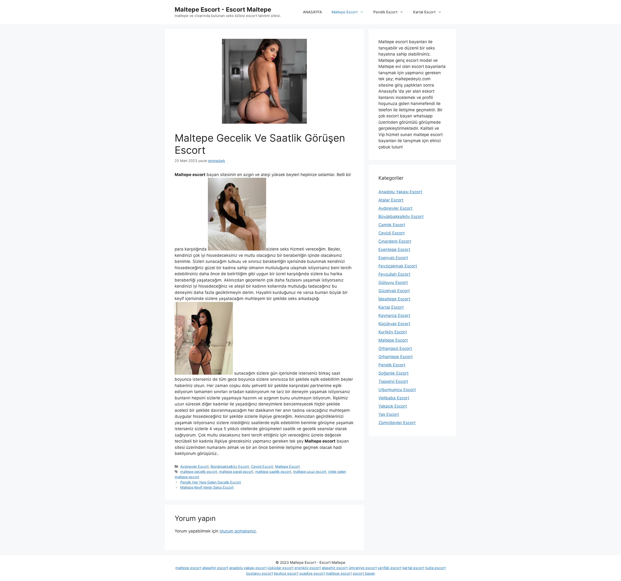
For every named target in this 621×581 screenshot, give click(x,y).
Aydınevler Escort (194, 466)
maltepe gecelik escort (198, 471)
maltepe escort (188, 567)
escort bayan (364, 573)
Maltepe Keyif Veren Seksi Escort (207, 487)
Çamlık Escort (391, 224)
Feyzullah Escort (394, 274)
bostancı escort (259, 573)
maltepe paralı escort (236, 471)
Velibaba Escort (393, 397)
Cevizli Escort (262, 466)
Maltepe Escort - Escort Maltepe (223, 9)
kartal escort (413, 567)
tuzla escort (435, 567)
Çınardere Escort (394, 241)
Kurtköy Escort (392, 332)
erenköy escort (307, 567)
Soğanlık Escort (393, 373)
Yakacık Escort (392, 406)
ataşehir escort (215, 567)
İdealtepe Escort (394, 299)
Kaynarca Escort (394, 315)
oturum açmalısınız (238, 531)
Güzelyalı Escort (394, 290)
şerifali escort (389, 567)
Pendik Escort (385, 12)
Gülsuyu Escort (393, 282)
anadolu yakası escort (248, 567)
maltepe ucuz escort (309, 471)
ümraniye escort (363, 567)
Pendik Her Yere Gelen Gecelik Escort (210, 482)
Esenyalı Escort (393, 257)
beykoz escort (286, 573)
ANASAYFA (312, 12)
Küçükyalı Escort (394, 323)
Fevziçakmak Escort (397, 266)
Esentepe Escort (394, 249)
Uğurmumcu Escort (397, 389)
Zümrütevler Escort (397, 422)
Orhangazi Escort (395, 348)
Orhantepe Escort (395, 356)
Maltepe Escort (345, 12)
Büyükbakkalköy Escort (230, 466)
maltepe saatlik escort (273, 471)
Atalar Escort (390, 200)
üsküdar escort (281, 567)
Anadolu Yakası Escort (400, 191)
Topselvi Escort (393, 381)
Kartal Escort (424, 12)
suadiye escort (312, 573)
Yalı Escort (388, 414)
